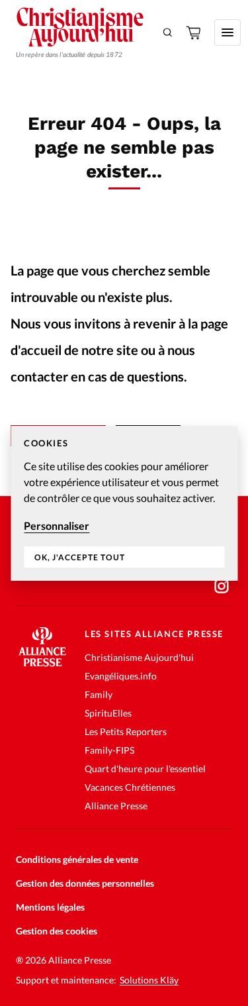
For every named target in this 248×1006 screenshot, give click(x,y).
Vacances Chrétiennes (130, 787)
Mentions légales (50, 907)
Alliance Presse (116, 805)
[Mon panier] (194, 32)
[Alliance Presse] (42, 662)
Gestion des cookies (56, 930)
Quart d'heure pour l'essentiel (145, 768)
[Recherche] (168, 32)
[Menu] (227, 32)
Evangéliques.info (121, 675)
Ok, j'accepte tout (79, 557)
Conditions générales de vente (77, 859)
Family (98, 694)
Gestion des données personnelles (85, 883)
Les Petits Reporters (126, 731)
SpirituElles (108, 713)
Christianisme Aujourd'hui (139, 657)
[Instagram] (221, 586)
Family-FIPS (109, 750)
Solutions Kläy (149, 980)
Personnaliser (56, 525)
